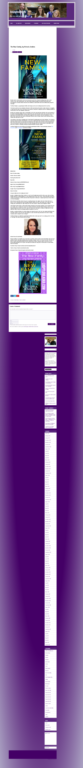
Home (11, 23)
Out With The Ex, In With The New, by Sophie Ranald (50, 415)
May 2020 (47, 561)
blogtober (47, 659)
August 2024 (47, 449)
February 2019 (47, 594)
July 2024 (47, 451)
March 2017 (47, 642)
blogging (46, 655)
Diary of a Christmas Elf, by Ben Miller (49, 389)
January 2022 (47, 517)
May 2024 (47, 455)
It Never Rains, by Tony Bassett (49, 427)
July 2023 (47, 477)
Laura (14, 49)
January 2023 (47, 490)
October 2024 (47, 444)
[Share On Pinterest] (17, 296)
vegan (46, 714)
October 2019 (47, 576)
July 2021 (46, 530)
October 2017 (47, 627)
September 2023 (48, 473)
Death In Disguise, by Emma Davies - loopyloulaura (50, 419)
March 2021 (47, 539)
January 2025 (47, 438)
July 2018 (46, 609)
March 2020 (47, 565)
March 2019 (47, 591)
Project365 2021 (48, 694)
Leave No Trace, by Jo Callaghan (49, 379)
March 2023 (47, 486)
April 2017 (47, 640)
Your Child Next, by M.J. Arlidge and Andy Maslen (50, 383)
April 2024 (47, 457)
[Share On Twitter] (14, 296)
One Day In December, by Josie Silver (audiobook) (50, 386)
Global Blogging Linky (48, 677)
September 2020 (48, 552)
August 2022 (47, 501)
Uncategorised (47, 712)
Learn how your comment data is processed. (30, 326)
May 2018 (47, 611)
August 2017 (47, 631)
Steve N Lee (47, 410)
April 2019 (47, 589)
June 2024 (47, 453)
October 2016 (47, 644)
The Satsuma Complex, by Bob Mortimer (50, 395)
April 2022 (47, 510)
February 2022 (47, 514)
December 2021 (47, 519)
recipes (46, 705)
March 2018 (47, 616)
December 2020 (48, 545)
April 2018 (47, 613)
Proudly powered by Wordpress (52, 759)
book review (15, 52)
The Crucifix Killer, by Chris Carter (49, 376)
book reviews (16, 299)
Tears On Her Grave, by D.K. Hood (49, 392)
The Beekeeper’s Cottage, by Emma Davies (50, 420)
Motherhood (47, 683)
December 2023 (48, 466)
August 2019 (47, 580)
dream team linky (48, 672)
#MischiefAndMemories (49, 650)
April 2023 (47, 484)
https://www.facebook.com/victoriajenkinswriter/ (25, 245)
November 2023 (48, 468)
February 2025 (47, 435)
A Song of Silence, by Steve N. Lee (49, 411)
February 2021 (47, 541)
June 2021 (47, 532)
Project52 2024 (47, 703)
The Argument (20, 127)
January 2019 (47, 596)
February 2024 (47, 462)
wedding (46, 716)
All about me (18, 23)
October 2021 (47, 523)
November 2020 (48, 547)
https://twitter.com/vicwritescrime (21, 248)
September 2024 (48, 446)
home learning (47, 681)
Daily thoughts (47, 668)
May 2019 (47, 587)
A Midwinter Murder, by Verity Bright (50, 404)
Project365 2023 (48, 699)
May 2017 (47, 638)
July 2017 (46, 633)
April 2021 (47, 536)
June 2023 (47, 479)
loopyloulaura (18, 11)
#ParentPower (47, 653)
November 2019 (47, 574)
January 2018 (47, 620)
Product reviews (48, 688)
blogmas (46, 657)
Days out (46, 670)
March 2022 (47, 512)
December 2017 (47, 622)
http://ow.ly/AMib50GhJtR (18, 184)
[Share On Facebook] (12, 296)
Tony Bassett (47, 426)
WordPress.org (47, 729)
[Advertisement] (32, 37)
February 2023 (47, 488)
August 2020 (47, 554)
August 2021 (47, 528)
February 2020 (47, 567)
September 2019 (48, 578)
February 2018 (47, 618)
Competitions (56, 23)
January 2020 (47, 569)
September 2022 (48, 499)
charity (46, 664)
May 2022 (47, 508)
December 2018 (47, 598)
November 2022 (48, 495)
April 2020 (47, 563)
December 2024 (48, 440)
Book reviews (27, 23)
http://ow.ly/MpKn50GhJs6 (18, 186)
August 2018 (47, 607)
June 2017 (47, 635)
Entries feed (47, 725)
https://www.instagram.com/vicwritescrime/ (24, 250)
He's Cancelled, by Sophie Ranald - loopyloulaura (49, 414)
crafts (46, 666)
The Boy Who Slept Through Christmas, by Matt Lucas (50, 398)
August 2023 (47, 475)
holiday (46, 679)
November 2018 (47, 600)
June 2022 (47, 506)
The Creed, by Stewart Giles (50, 401)
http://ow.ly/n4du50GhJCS (19, 188)
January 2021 (47, 543)
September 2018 (48, 605)
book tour (19, 52)
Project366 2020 (48, 701)
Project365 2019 (48, 692)
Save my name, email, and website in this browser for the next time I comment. (24, 324)
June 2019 (47, 585)
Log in (46, 722)
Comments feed (48, 727)
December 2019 (47, 572)
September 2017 (48, 629)
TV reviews (36, 23)
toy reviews (47, 710)
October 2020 (47, 550)
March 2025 (47, 433)
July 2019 (46, 583)
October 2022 (47, 497)
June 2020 (47, 558)
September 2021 (48, 525)
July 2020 (47, 556)
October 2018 (47, 602)
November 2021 (47, 521)
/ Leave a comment (22, 299)
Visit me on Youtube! (46, 23)
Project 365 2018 (48, 690)
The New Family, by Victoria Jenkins (22, 47)
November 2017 (47, 624)
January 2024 (47, 464)
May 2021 (47, 534)
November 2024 (48, 442)
